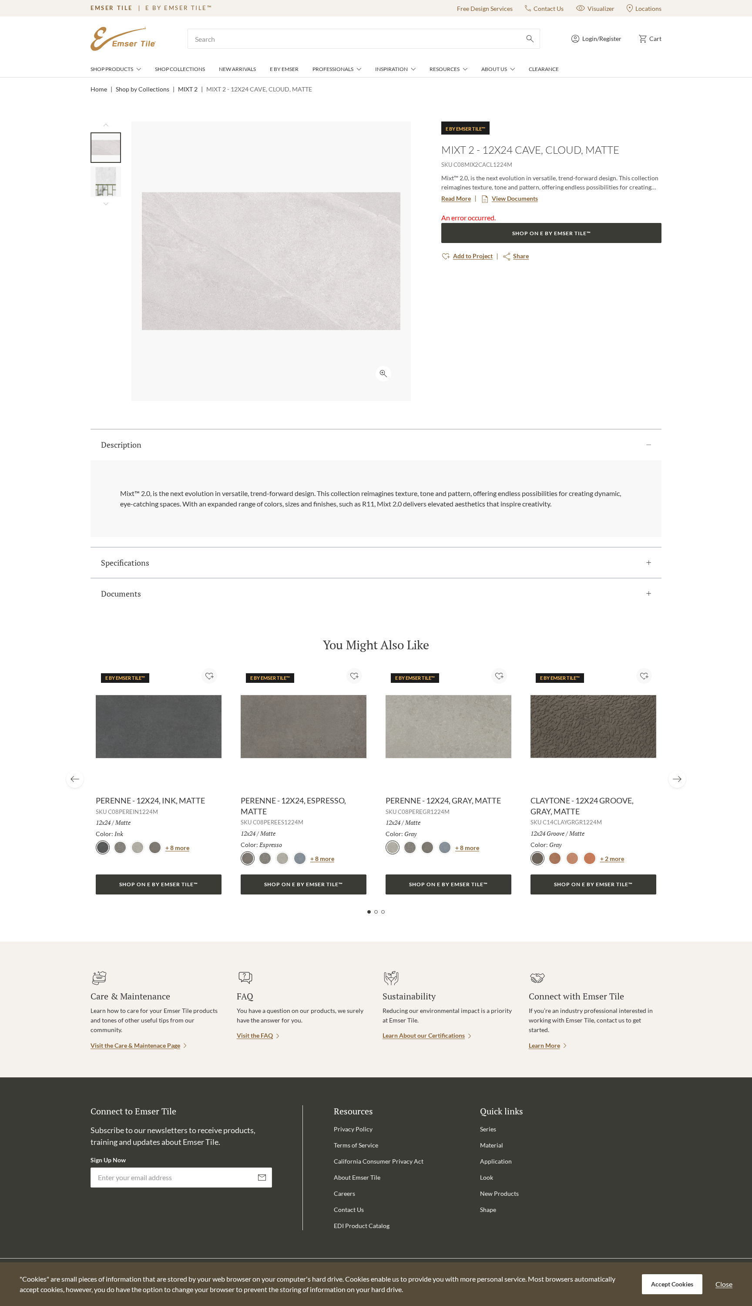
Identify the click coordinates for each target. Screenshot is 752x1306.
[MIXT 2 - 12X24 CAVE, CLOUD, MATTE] (106, 147)
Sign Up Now (108, 1160)
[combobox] (364, 39)
